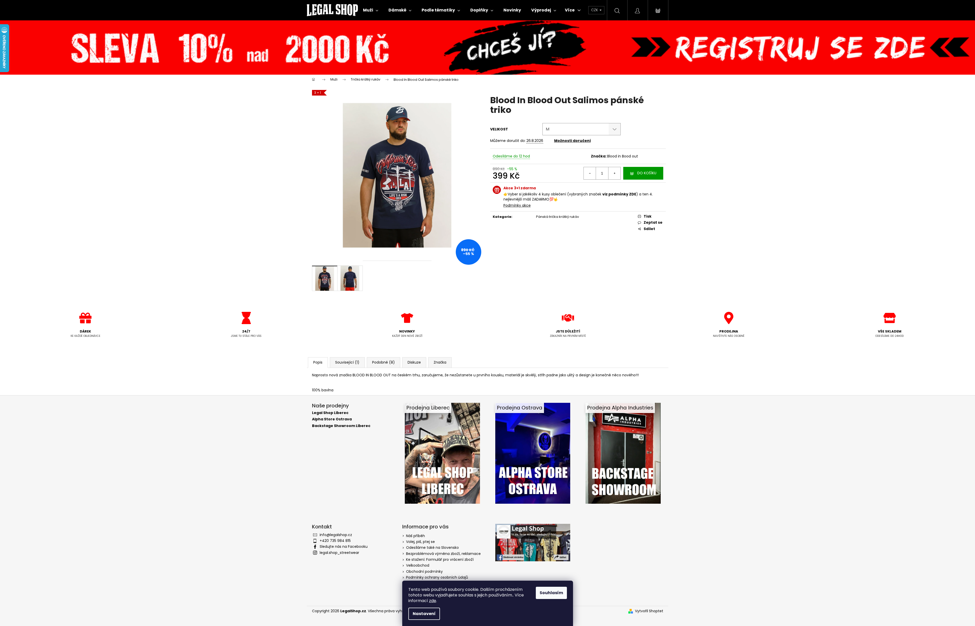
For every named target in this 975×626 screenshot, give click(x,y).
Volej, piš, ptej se (420, 541)
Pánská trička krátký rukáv (557, 216)
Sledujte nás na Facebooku (344, 546)
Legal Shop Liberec (330, 413)
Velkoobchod (417, 565)
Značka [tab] (440, 362)
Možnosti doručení (572, 140)
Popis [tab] (317, 362)
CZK (595, 9)
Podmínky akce (517, 205)
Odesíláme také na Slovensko (432, 547)
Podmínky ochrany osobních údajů (437, 577)
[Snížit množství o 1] (590, 173)
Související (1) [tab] (347, 362)
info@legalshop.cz (336, 534)
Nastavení (424, 614)
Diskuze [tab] (414, 362)
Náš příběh (415, 535)
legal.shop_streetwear (339, 552)
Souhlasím (551, 593)
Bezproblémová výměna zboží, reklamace (443, 553)
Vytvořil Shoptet (649, 611)
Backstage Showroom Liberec (341, 426)
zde (432, 601)
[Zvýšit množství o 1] (614, 173)
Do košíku (646, 173)
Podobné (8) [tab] (383, 362)
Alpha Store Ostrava (332, 419)
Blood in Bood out (622, 156)
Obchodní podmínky (424, 571)
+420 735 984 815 (335, 540)
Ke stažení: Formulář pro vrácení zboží (440, 559)
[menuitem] (370, 10)
